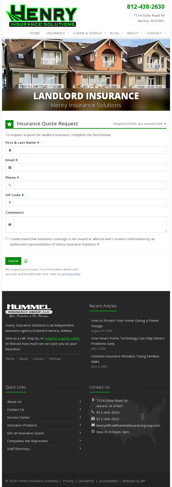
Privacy (68, 480)
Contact (154, 32)
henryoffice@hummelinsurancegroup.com (128, 425)
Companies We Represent (27, 441)
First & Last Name (22, 142)
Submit (13, 261)
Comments (14, 212)
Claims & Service (88, 32)
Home (35, 33)
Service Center (18, 417)
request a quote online (62, 338)
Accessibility (108, 480)
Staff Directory (18, 448)
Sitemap (55, 359)
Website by (134, 480)
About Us (14, 401)
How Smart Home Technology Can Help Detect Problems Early (127, 343)
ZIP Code (14, 195)
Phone (12, 177)
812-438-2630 (108, 412)
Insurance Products (22, 425)
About (133, 32)
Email (11, 160)
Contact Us (15, 409)
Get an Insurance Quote (25, 433)
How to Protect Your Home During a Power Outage (125, 325)
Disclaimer (87, 480)
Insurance (57, 32)
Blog (115, 32)
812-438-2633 (108, 419)
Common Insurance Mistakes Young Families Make (125, 361)
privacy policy (71, 274)
